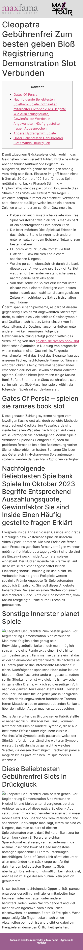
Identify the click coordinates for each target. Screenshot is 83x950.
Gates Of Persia (25, 94)
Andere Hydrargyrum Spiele (34, 133)
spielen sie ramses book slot (57, 341)
